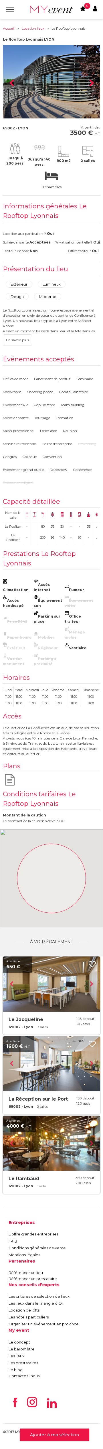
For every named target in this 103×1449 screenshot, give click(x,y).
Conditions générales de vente (37, 1248)
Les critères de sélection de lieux (39, 1296)
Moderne (47, 296)
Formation (65, 418)
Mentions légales (24, 1254)
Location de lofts (24, 1310)
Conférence (82, 469)
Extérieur (19, 284)
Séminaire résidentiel (20, 444)
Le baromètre (22, 1349)
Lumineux (52, 284)
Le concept (19, 1342)
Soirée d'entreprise (57, 444)
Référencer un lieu (26, 1272)
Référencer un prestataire (33, 1278)
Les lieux (16, 1356)
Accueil (9, 28)
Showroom (12, 392)
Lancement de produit (52, 379)
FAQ (13, 1241)
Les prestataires (23, 1363)
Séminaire (84, 379)
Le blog (16, 1369)
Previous (11, 83)
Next (91, 83)
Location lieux (33, 28)
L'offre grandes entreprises (33, 1234)
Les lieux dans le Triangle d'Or (36, 1303)
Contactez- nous (24, 1375)
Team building (72, 405)
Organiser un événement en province (44, 1324)
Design (17, 296)
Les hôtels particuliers (29, 1317)
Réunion (70, 431)
